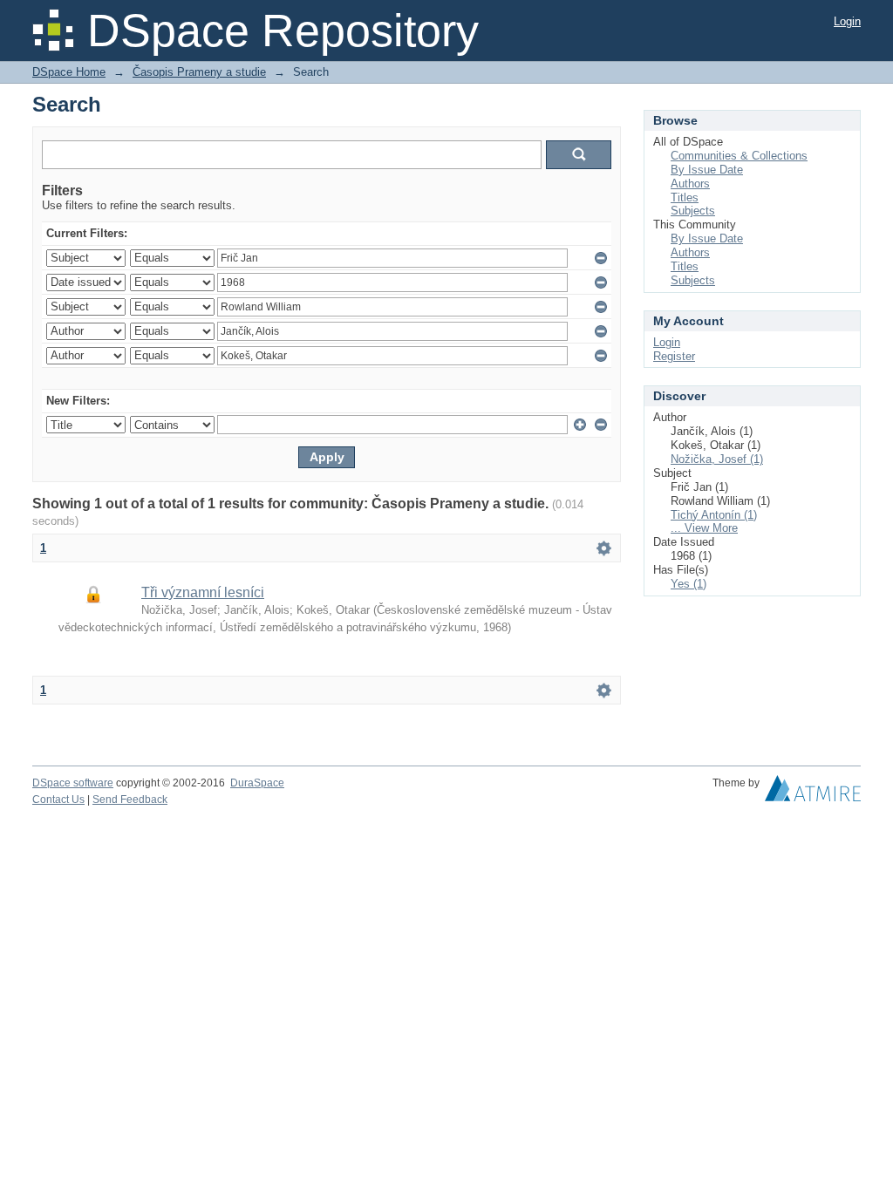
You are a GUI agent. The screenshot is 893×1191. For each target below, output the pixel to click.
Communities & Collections (739, 155)
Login (847, 21)
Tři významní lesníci (202, 592)
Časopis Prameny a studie (199, 71)
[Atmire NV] (813, 792)
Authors (690, 183)
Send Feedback (129, 799)
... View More (704, 527)
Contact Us (58, 799)
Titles (685, 197)
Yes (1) (688, 583)
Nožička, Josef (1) (717, 459)
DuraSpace (257, 783)
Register (674, 356)
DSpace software (72, 783)
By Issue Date (707, 169)
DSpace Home (69, 71)
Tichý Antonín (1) (714, 514)
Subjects (693, 210)
